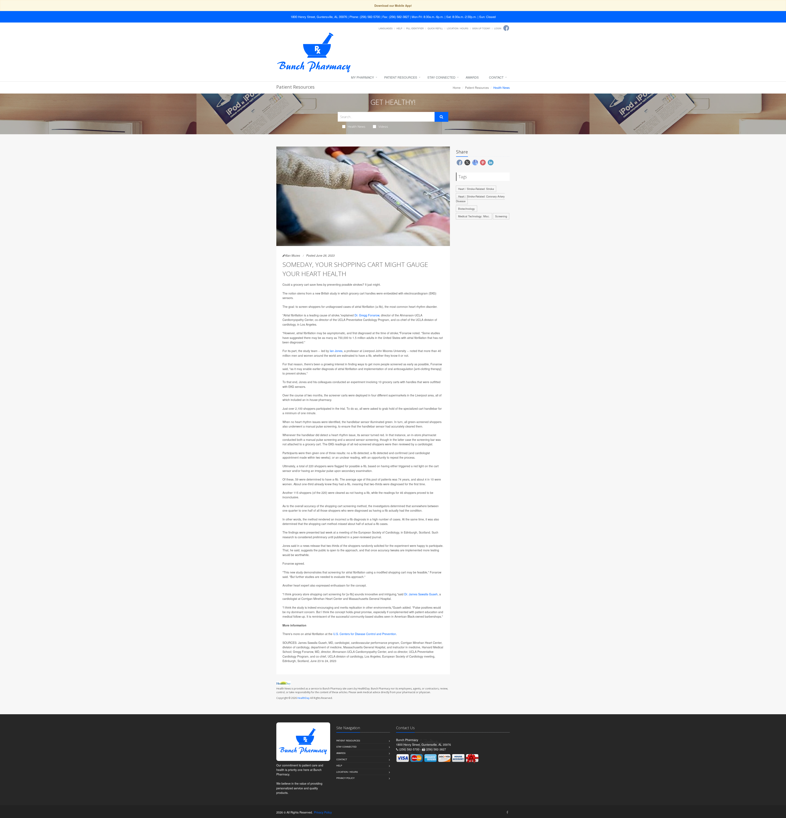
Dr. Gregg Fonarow (367, 315)
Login (497, 28)
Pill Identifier (415, 28)
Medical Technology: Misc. (474, 216)
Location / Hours (457, 28)
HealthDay (303, 698)
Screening (501, 216)
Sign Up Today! (481, 28)
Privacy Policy (345, 778)
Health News (356, 126)
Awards (472, 77)
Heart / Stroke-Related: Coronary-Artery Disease (480, 198)
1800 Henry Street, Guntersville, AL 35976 (319, 17)
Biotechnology (466, 209)
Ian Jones (336, 351)
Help (399, 28)
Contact (496, 77)
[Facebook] (506, 28)
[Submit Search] (441, 117)
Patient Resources (400, 77)
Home (457, 88)
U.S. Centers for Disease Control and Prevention (364, 634)
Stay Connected (441, 77)
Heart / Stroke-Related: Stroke (476, 189)
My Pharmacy (362, 77)
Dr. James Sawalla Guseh (421, 594)
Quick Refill (435, 28)
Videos (383, 126)
